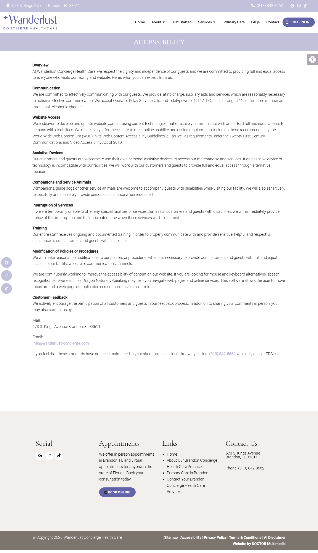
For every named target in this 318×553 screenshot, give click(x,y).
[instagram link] (299, 5)
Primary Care (234, 22)
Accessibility (190, 537)
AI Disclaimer (275, 537)
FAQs (255, 22)
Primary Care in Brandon (187, 473)
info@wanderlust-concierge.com (60, 343)
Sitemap (171, 537)
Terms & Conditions (245, 537)
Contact (272, 22)
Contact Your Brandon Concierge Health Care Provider (186, 485)
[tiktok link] (305, 5)
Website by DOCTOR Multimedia (259, 544)
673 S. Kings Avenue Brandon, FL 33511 (243, 455)
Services (205, 22)
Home (140, 22)
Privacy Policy (215, 537)
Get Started (182, 22)
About (156, 22)
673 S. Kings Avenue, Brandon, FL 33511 (45, 5)
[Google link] (292, 5)
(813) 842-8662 (270, 5)
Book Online (300, 22)
